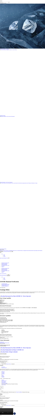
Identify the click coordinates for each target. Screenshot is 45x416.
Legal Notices (4, 382)
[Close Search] (1, 1)
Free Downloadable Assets (5, 265)
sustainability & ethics (12, 250)
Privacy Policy (4, 381)
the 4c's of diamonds (18, 250)
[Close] (10, 251)
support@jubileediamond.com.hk (4, 342)
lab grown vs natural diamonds (4, 250)
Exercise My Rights (4, 383)
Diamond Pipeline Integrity (5, 284)
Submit (1, 394)
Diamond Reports (4, 367)
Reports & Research (4, 263)
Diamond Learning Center (5, 268)
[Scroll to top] (1, 387)
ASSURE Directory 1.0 (5, 286)
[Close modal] (14, 414)
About (3, 266)
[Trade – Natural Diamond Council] (4, 261)
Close (1, 407)
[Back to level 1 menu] (8, 258)
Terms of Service (4, 380)
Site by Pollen (4, 384)
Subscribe (1, 365)
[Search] (9, 2)
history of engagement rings (25, 250)
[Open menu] (12, 251)
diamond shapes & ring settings (33, 250)
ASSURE (3, 271)
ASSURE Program (4, 283)
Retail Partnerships (4, 264)
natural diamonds (39, 250)
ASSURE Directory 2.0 (5, 285)
